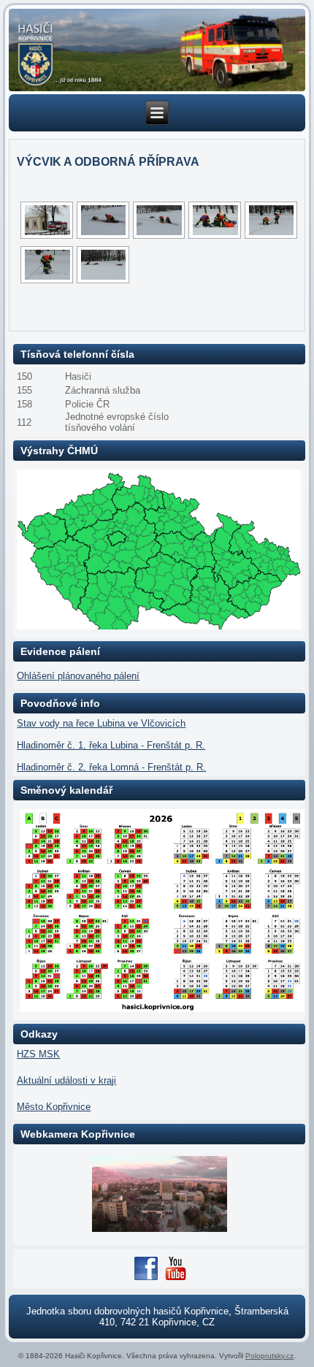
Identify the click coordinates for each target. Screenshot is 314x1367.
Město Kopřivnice (54, 1106)
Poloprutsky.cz (269, 1356)
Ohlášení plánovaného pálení (78, 675)
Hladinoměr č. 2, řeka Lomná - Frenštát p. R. (111, 767)
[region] (157, 50)
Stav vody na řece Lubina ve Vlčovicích (101, 723)
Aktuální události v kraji (66, 1080)
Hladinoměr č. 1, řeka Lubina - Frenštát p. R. (111, 745)
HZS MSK (38, 1054)
